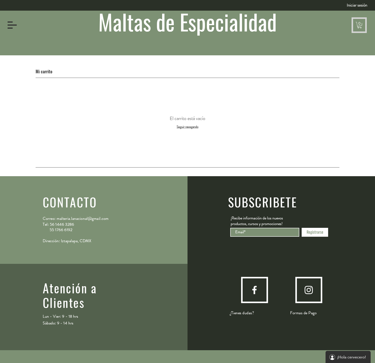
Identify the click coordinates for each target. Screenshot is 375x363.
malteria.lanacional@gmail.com (83, 218)
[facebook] (254, 290)
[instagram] (308, 290)
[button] (12, 25)
